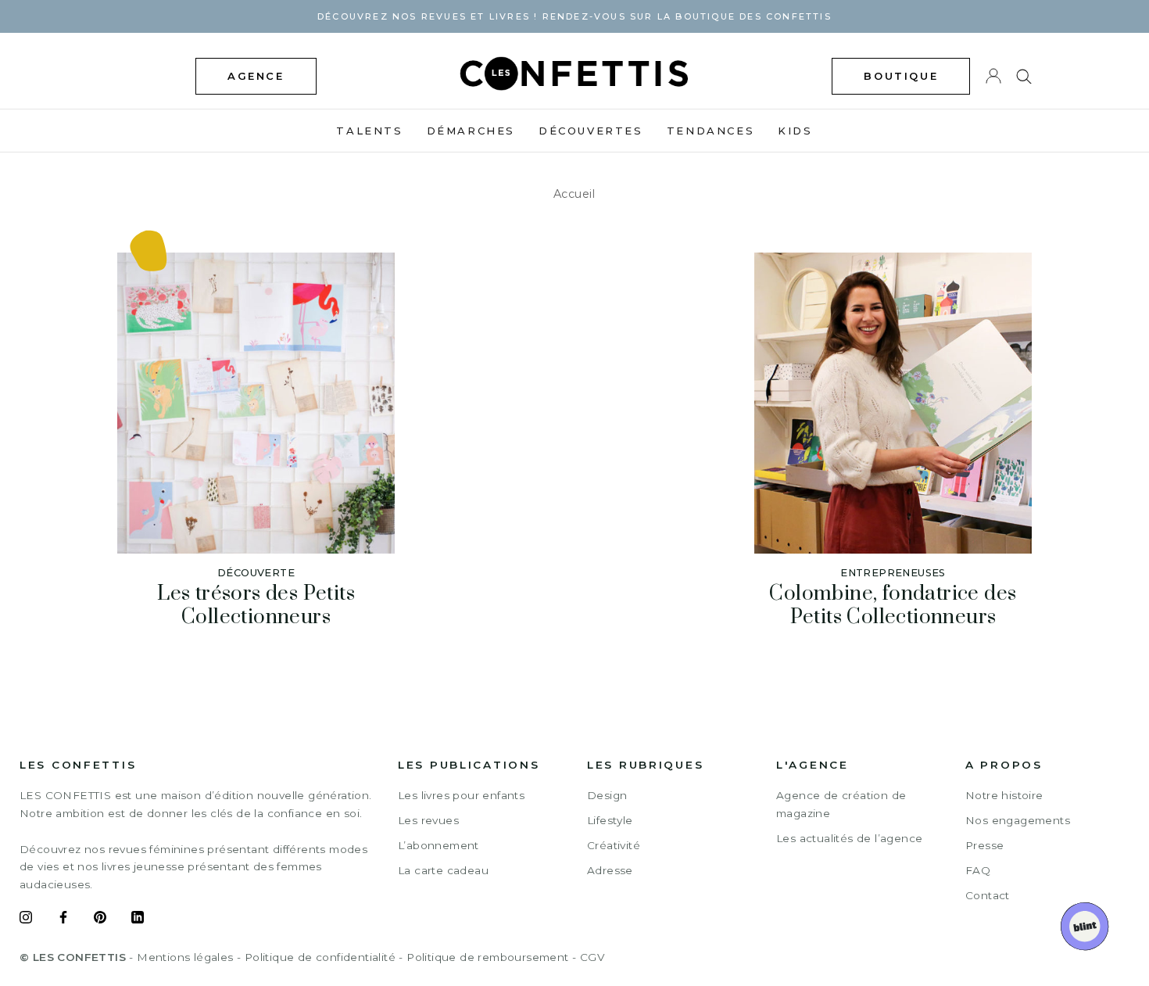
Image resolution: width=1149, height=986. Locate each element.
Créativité (613, 845)
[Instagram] (26, 919)
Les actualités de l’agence (849, 838)
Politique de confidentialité (320, 957)
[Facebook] (63, 919)
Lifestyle (610, 820)
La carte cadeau (443, 870)
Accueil (574, 194)
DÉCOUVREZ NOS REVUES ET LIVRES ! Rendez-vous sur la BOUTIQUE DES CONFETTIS (574, 16)
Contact (987, 895)
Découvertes (591, 130)
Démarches (471, 130)
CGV (592, 957)
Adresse (610, 870)
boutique (901, 76)
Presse (984, 845)
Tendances (710, 130)
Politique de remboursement (487, 957)
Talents (369, 130)
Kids (795, 130)
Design (607, 795)
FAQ (977, 870)
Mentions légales (185, 957)
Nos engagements (1017, 820)
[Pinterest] (100, 919)
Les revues (428, 820)
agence (256, 76)
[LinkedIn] (137, 919)
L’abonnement (438, 845)
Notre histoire (1004, 795)
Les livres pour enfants (461, 795)
